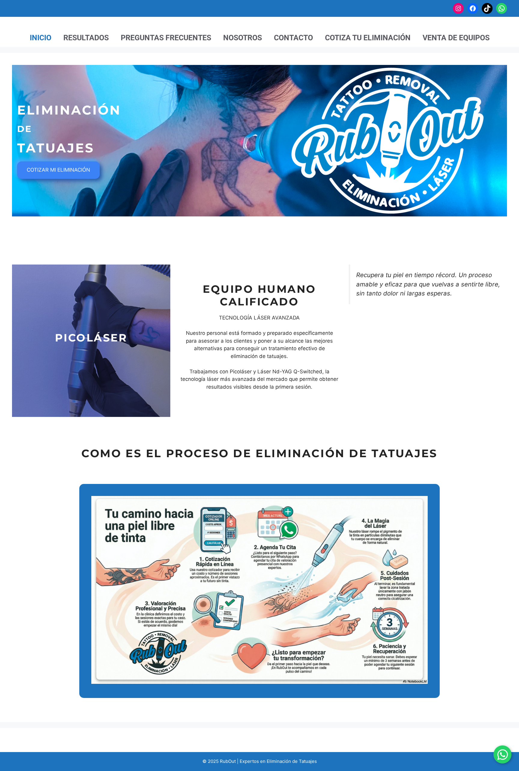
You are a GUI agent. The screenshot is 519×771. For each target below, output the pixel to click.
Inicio (40, 37)
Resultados (86, 37)
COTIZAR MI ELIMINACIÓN (58, 170)
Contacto (293, 37)
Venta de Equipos (456, 37)
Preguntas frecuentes (166, 37)
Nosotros (242, 37)
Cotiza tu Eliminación (368, 37)
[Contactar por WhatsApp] (502, 754)
